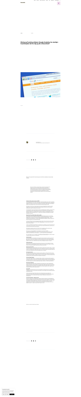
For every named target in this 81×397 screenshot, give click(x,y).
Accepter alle (12, 394)
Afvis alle (7, 394)
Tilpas (3, 394)
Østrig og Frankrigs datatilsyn (44, 234)
